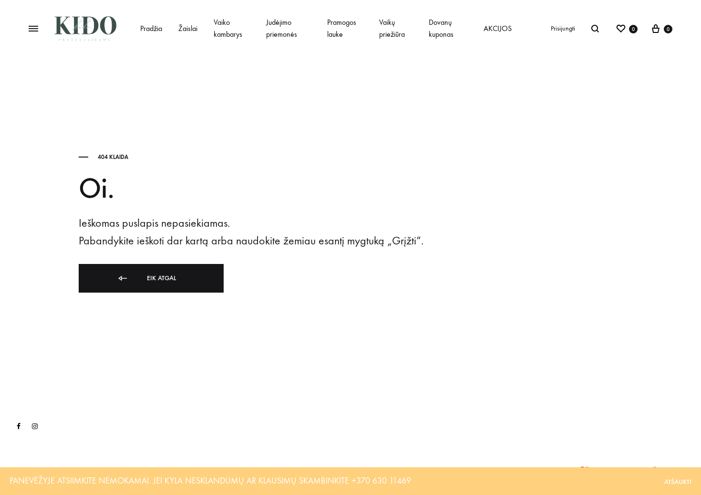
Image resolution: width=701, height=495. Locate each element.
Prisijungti (563, 28)
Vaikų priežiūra (392, 28)
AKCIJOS (498, 28)
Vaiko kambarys (228, 28)
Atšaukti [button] (677, 482)
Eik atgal (160, 278)
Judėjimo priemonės (281, 28)
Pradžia (151, 28)
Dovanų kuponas (441, 28)
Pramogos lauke (341, 28)
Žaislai (187, 28)
